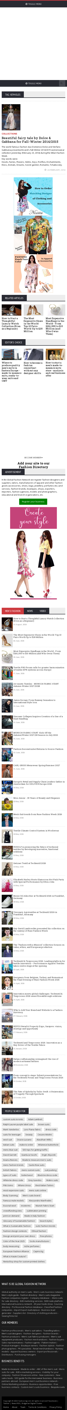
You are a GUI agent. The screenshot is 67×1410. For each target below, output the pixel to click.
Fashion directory (28, 1295)
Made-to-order (28, 1369)
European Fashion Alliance (16, 1251)
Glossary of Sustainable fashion (19, 1220)
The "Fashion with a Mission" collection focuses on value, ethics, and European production (39, 946)
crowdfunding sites (12, 1210)
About (14, 1407)
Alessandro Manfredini (40, 1200)
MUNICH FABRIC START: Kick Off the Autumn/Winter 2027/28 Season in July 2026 (35, 734)
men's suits (26, 1292)
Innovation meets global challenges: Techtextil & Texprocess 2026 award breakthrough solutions (37, 995)
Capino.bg (38, 1251)
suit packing (50, 1170)
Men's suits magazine (49, 1295)
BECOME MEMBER (32, 457)
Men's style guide (10, 1295)
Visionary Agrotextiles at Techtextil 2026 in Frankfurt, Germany (35, 913)
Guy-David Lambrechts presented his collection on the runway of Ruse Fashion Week (38, 929)
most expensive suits (13, 1190)
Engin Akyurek (49, 1154)
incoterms (26, 1205)
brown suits (44, 1124)
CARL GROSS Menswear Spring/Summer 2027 (36, 765)
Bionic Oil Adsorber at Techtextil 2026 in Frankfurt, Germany (39, 897)
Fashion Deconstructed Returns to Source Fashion (38, 749)
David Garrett (10, 1154)
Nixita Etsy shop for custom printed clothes (24, 1261)
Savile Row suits (36, 1165)
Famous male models (13, 1200)
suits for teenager (12, 1134)
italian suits (8, 1144)
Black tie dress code (47, 1175)
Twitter (6, 1403)
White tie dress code (13, 1180)
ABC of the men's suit (47, 1369)
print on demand (11, 1215)
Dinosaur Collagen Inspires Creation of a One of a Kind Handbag (38, 717)
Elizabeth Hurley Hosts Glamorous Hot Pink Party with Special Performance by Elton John (38, 880)
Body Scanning (10, 1195)
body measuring (11, 1246)
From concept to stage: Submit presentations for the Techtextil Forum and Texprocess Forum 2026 (38, 1076)
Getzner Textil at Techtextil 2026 (29, 863)
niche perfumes (32, 1246)
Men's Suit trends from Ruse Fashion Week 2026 (37, 814)
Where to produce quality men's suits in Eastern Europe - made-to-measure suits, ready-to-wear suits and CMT (11, 371)
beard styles (46, 1220)
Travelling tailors (51, 1330)
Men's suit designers (12, 1333)
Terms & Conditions (37, 1407)
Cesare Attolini (45, 1134)
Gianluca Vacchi (29, 1154)
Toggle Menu (35, 4)
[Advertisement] (33, 42)
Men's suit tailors (33, 1330)
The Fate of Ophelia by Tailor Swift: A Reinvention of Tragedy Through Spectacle (38, 1092)
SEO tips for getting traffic (35, 1149)
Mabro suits (52, 1180)
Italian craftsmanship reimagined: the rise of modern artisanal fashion (35, 1060)
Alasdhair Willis (44, 1139)
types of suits (10, 1175)
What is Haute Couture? (14, 1256)
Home (6, 1407)
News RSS (16, 1403)
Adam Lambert (35, 1119)
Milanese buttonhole (48, 1144)
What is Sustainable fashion (17, 1226)
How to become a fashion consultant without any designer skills (33, 368)
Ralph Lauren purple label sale (18, 1124)
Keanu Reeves (10, 1160)
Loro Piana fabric (32, 1129)
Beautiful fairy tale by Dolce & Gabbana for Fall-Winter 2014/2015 (30, 140)
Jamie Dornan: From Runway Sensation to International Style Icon (34, 701)
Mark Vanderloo (11, 1129)
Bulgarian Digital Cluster (32, 1403)
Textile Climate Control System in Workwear (36, 830)
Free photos (46, 1236)
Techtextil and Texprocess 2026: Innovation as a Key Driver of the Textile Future (37, 1043)
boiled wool (27, 1175)
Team (23, 1407)
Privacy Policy (56, 1407)
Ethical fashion (39, 1231)
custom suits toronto (13, 1119)
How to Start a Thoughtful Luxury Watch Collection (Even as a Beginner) (11, 323)
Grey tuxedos (34, 1180)
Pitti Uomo (8, 1185)
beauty (29, 1134)
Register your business (33, 501)
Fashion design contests (15, 1231)
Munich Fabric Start (45, 1205)
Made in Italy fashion (34, 1215)
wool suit (7, 1139)
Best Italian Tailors (44, 1185)
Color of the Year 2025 (14, 1241)
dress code (50, 1129)
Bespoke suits (58, 1387)
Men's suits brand (31, 1195)
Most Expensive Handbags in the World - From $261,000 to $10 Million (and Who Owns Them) (55, 326)
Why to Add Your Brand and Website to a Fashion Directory (37, 1011)
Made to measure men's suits (36, 1160)
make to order (26, 1144)
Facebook (52, 1401)
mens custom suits (31, 1170)
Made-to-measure (10, 1369)
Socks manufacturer (39, 1241)
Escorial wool (9, 1205)
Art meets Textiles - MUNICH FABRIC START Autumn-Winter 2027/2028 (36, 685)
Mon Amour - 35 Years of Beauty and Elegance (36, 798)
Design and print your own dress (19, 1236)
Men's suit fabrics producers (35, 1336)
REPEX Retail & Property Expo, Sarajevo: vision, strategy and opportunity (37, 1027)
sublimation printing (36, 1210)
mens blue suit (10, 1149)
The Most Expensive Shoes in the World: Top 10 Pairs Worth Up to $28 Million (33, 325)
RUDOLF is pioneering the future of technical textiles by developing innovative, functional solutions (35, 849)
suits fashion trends (45, 1226)
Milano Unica (24, 1185)
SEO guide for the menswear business (33, 1378)
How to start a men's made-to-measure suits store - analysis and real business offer (55, 369)
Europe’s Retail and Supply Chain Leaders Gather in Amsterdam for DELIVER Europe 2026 (39, 782)
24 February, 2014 (56, 170)
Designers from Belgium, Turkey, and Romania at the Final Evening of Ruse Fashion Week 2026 (38, 978)
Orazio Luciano (24, 1139)
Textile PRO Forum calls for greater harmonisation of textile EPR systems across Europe (38, 668)
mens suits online (37, 1190)
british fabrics (10, 1170)
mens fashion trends (13, 1165)
